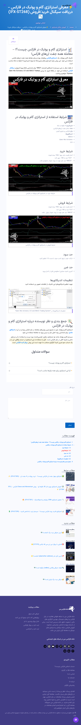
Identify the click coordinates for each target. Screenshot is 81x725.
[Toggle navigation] (4, 5)
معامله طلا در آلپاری (68, 670)
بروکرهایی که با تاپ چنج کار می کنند (27, 618)
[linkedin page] (68, 651)
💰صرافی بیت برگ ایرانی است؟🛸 (53, 579)
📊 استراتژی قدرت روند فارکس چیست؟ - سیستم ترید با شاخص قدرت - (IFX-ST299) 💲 (36, 511)
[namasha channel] (68, 646)
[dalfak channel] (53, 646)
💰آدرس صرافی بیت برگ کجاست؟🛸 (52, 533)
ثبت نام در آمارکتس (32, 629)
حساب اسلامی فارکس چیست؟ (65, 667)
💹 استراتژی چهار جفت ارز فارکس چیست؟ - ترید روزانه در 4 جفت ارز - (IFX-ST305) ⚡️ (36, 476)
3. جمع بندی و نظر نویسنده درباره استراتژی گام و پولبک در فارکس (55, 462)
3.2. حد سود (67, 453)
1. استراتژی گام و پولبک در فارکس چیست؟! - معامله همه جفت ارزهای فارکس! (52, 442)
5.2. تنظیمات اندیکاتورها (64, 459)
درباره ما (72, 682)
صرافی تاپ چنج (34, 614)
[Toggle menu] (76, 720)
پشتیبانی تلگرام (70, 685)
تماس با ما (71, 674)
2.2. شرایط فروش (66, 451)
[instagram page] (57, 646)
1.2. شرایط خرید (66, 448)
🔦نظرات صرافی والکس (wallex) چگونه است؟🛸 (49, 568)
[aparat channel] (64, 646)
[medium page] (64, 651)
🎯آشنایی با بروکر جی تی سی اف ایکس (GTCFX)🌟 (47, 544)
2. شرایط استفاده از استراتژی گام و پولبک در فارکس (59, 445)
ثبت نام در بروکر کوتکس (31, 625)
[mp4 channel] (49, 646)
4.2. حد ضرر (67, 456)
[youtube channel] (72, 646)
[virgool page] (72, 651)
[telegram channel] (45, 646)
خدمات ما (71, 678)
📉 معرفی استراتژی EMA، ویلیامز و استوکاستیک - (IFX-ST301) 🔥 (43, 500)
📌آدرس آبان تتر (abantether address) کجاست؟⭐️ (47, 556)
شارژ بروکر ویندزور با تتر (31, 621)
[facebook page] (61, 646)
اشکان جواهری (40, 23)
